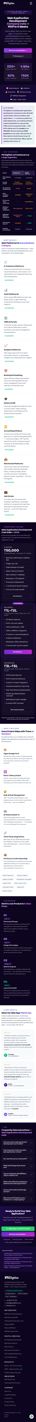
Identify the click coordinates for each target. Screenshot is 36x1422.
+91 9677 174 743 (11, 1300)
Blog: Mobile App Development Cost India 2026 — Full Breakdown (18, 1266)
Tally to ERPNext (10, 1328)
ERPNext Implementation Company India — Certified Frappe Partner (18, 1262)
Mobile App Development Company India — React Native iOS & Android (18, 1254)
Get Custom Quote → (18, 710)
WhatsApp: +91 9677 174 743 (19, 1229)
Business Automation (11, 1350)
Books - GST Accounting (13, 1366)
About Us (7, 1391)
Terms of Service (10, 1405)
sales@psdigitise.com (13, 1303)
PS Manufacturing (12, 1372)
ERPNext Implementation (13, 1314)
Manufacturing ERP (11, 1317)
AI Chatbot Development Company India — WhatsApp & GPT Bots (18, 1258)
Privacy (6, 1415)
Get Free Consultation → (18, 1234)
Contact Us (8, 1398)
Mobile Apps (9, 1347)
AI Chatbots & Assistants (13, 1340)
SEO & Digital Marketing (12, 1354)
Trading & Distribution (13, 1321)
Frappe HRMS (9, 1324)
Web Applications (10, 1343)
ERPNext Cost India (11, 1331)
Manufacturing (9, 1379)
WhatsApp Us (18, 56)
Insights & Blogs (10, 1395)
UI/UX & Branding (10, 1357)
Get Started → (18, 596)
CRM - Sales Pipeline (13, 1369)
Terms (6, 1416)
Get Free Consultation (17, 50)
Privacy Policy (9, 1402)
